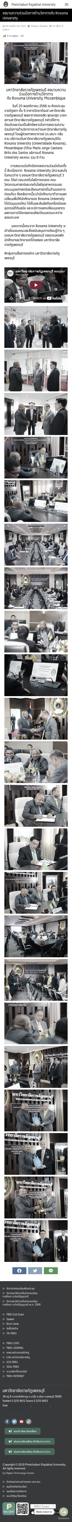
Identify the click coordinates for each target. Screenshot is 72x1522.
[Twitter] (14, 1421)
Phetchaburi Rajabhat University (34, 4)
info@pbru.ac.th (40, 1405)
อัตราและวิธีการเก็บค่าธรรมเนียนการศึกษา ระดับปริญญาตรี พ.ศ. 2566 (22, 1303)
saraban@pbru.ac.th (20, 1405)
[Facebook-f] (7, 1421)
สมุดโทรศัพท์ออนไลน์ (15, 1486)
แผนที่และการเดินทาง (15, 1491)
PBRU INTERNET (14, 1376)
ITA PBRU (10, 1333)
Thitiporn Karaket (39, 26)
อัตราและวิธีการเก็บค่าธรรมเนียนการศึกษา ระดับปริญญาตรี (20, 1295)
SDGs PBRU (11, 1366)
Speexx (9, 1319)
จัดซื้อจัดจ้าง (11, 1328)
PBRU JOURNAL (14, 1347)
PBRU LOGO (11, 1343)
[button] (23, 1431)
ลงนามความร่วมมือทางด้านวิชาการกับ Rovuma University (35, 15)
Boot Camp (11, 1323)
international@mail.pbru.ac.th (18, 1409)
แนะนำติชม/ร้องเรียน (15, 1495)
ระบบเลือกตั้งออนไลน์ (15, 1371)
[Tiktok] (28, 1421)
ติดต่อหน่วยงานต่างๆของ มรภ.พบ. (22, 1481)
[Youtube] (21, 1421)
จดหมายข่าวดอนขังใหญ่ (16, 1352)
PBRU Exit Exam (14, 1314)
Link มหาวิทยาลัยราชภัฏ (17, 1357)
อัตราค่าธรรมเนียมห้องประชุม (19, 1288)
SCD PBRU (11, 1362)
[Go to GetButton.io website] (63, 1518)
